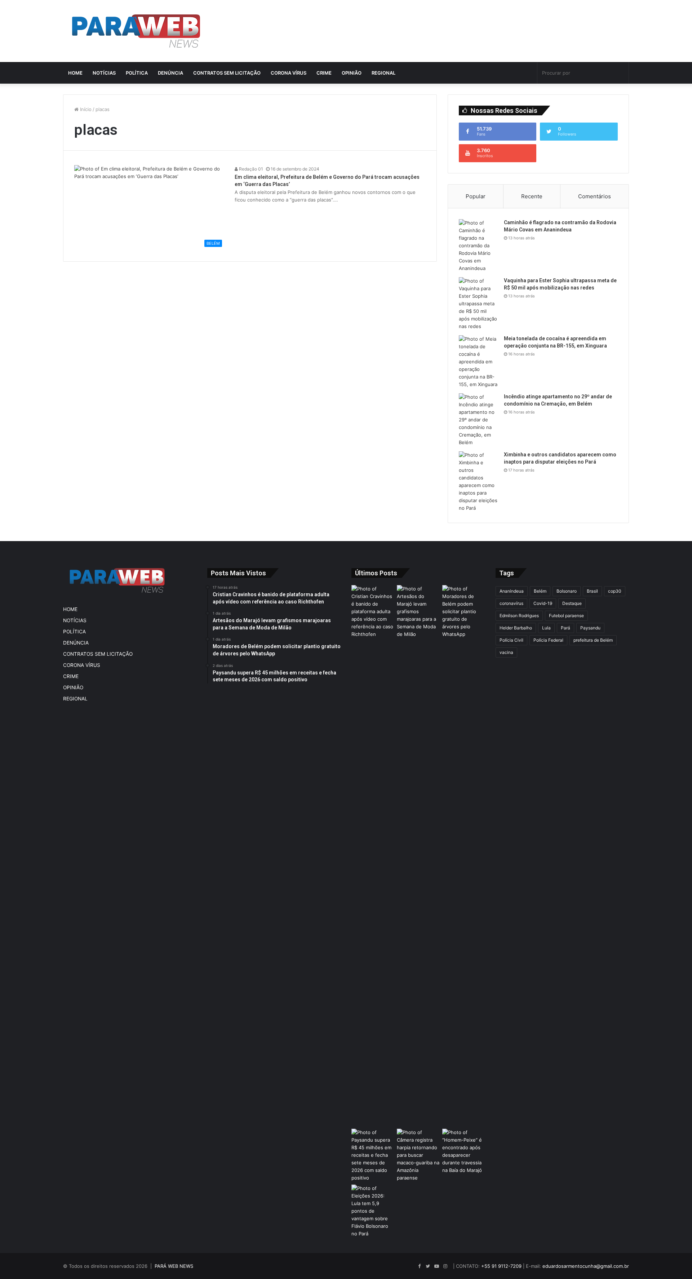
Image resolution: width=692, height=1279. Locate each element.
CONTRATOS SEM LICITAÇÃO (227, 73)
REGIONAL (383, 73)
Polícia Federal (548, 640)
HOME (75, 73)
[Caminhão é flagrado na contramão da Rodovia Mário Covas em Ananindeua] (478, 245)
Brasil (592, 591)
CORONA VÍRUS (288, 73)
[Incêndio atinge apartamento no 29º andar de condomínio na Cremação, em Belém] (478, 419)
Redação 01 (250, 169)
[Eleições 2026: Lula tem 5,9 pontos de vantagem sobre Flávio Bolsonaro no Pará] (372, 1211)
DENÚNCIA (170, 73)
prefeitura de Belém (593, 640)
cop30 (614, 591)
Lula (546, 627)
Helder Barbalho (516, 627)
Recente (531, 196)
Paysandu (590, 627)
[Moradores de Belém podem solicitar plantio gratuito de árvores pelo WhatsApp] (463, 611)
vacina (506, 652)
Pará (565, 627)
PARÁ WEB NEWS (174, 1266)
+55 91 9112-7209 (501, 1266)
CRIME (324, 73)
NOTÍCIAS (104, 73)
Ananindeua (512, 591)
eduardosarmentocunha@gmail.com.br (585, 1266)
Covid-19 (542, 603)
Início (85, 109)
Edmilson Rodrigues (519, 615)
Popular (475, 196)
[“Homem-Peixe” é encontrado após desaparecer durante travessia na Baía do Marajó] (463, 1151)
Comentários (594, 196)
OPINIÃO (351, 73)
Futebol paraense (566, 615)
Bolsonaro (566, 591)
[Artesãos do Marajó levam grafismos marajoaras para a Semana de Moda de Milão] (418, 855)
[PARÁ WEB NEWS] (136, 31)
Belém (540, 591)
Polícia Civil (511, 640)
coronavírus (511, 603)
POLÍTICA (137, 73)
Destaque (572, 603)
